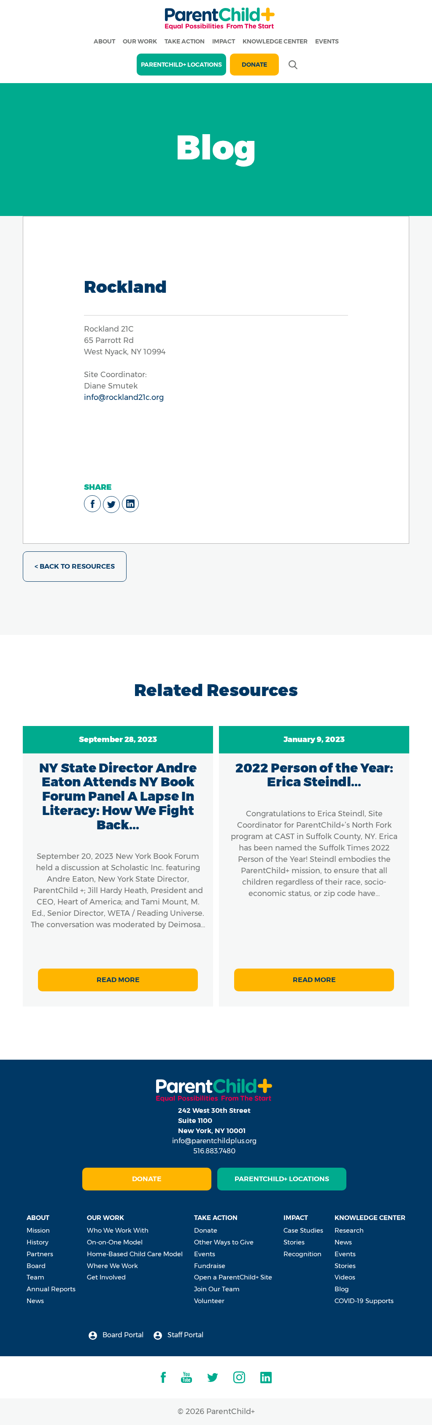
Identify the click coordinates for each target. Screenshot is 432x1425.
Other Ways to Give (224, 1242)
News (35, 1301)
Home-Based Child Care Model (135, 1254)
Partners (40, 1254)
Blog (342, 1289)
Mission (38, 1230)
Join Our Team (217, 1289)
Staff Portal (185, 1335)
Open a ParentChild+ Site (233, 1277)
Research (349, 1230)
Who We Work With (117, 1230)
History (38, 1242)
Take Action (185, 41)
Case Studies (303, 1230)
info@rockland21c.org (124, 397)
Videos (345, 1277)
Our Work (140, 41)
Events (327, 41)
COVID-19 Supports (364, 1301)
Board (36, 1266)
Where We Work (112, 1266)
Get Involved (106, 1277)
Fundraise (209, 1266)
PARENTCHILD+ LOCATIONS (181, 64)
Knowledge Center (275, 41)
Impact (223, 41)
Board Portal (122, 1335)
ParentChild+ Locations (282, 1179)
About (104, 41)
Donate (254, 64)
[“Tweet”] (111, 504)
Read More (118, 980)
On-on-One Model (115, 1242)
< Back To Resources (75, 566)
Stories (294, 1242)
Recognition (302, 1254)
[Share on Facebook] (92, 503)
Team (35, 1277)
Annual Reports (51, 1289)
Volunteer (209, 1301)
